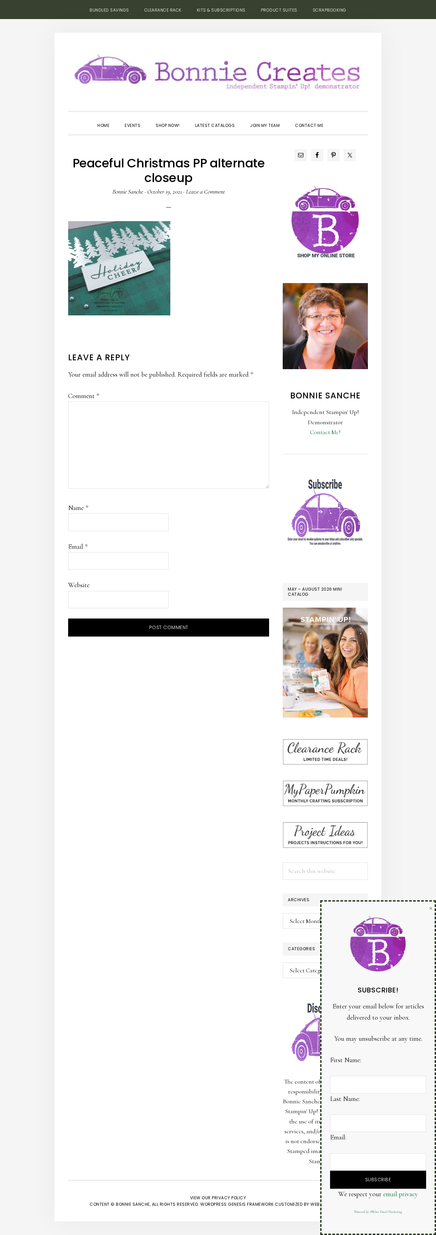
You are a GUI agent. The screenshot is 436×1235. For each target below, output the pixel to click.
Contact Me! (325, 432)
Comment (83, 396)
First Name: (345, 1060)
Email (78, 547)
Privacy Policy (229, 1198)
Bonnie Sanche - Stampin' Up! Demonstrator (218, 70)
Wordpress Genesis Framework (237, 1204)
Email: (338, 1137)
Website (79, 585)
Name (78, 508)
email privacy (400, 1194)
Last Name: (345, 1099)
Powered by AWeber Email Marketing (378, 1212)
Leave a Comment (205, 191)
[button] (338, 119)
